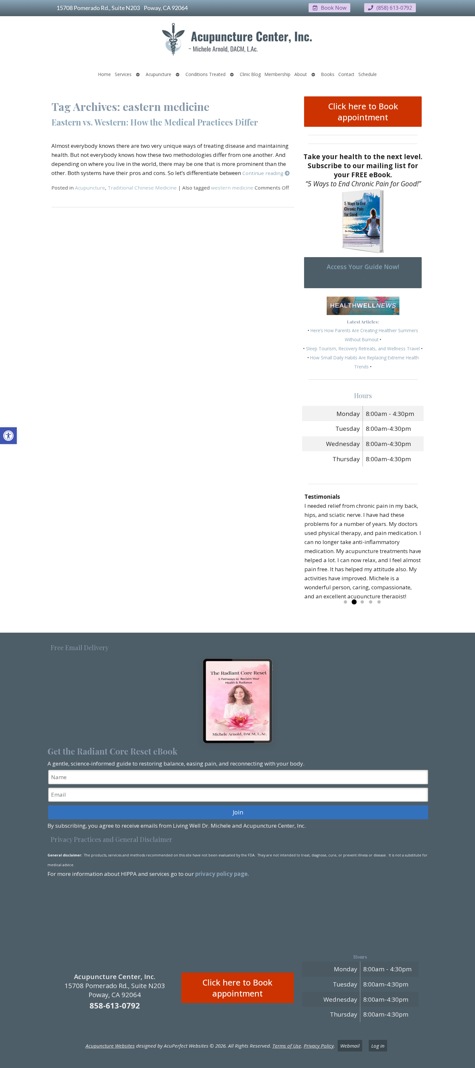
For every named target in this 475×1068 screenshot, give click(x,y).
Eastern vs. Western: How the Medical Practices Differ (154, 121)
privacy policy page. (222, 873)
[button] (8, 435)
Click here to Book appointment (363, 112)
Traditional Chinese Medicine (142, 187)
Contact (346, 74)
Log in (378, 1045)
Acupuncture (158, 74)
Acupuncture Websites (110, 1045)
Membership (277, 74)
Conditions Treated (205, 74)
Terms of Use (286, 1045)
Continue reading (263, 173)
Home (104, 74)
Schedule (367, 74)
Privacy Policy (319, 1045)
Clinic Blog (250, 74)
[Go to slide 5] (379, 602)
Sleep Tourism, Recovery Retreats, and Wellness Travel (363, 348)
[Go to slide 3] (362, 602)
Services (123, 74)
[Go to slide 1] (345, 602)
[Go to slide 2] (354, 602)
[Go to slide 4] (370, 602)
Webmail (350, 1045)
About (300, 74)
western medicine (232, 187)
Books (327, 74)
